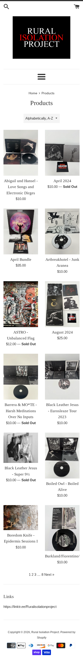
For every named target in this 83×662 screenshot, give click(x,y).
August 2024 (62, 332)
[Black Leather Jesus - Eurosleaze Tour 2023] (62, 377)
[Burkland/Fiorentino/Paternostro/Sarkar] (62, 528)
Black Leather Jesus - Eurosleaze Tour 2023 (62, 411)
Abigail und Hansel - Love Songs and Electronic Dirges (21, 187)
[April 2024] (62, 153)
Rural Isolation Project (45, 632)
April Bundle (20, 259)
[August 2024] (62, 304)
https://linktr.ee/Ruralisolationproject (29, 607)
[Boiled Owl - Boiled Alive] (62, 455)
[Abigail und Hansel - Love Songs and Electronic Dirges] (20, 153)
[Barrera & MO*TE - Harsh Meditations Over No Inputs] (20, 377)
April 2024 (62, 181)
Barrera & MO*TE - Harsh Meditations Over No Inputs (21, 411)
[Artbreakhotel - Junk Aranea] (62, 231)
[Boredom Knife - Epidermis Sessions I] (20, 517)
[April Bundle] (20, 231)
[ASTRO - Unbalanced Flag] (20, 304)
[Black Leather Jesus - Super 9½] (20, 448)
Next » (49, 574)
